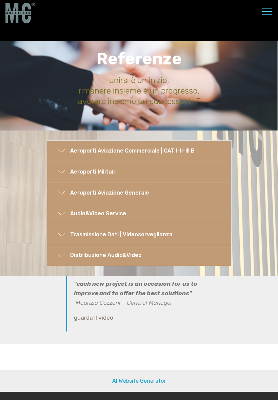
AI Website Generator (139, 381)
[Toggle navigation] (267, 11)
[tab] (139, 151)
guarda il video (93, 317)
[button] (139, 151)
